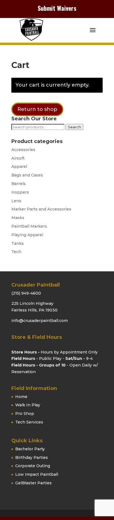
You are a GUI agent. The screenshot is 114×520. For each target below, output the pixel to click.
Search (74, 127)
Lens (16, 200)
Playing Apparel (27, 234)
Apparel (19, 166)
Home (21, 396)
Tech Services (29, 422)
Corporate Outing (32, 465)
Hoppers (20, 192)
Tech (16, 251)
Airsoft (18, 158)
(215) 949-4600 (26, 293)
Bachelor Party (30, 448)
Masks (17, 217)
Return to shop (37, 109)
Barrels (18, 183)
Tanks (17, 243)
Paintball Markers (29, 226)
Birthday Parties (31, 457)
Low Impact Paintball (36, 474)
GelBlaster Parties (33, 482)
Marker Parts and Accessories (41, 209)
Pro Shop (24, 413)
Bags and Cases (27, 175)
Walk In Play (27, 404)
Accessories (23, 149)
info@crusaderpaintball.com (39, 320)
